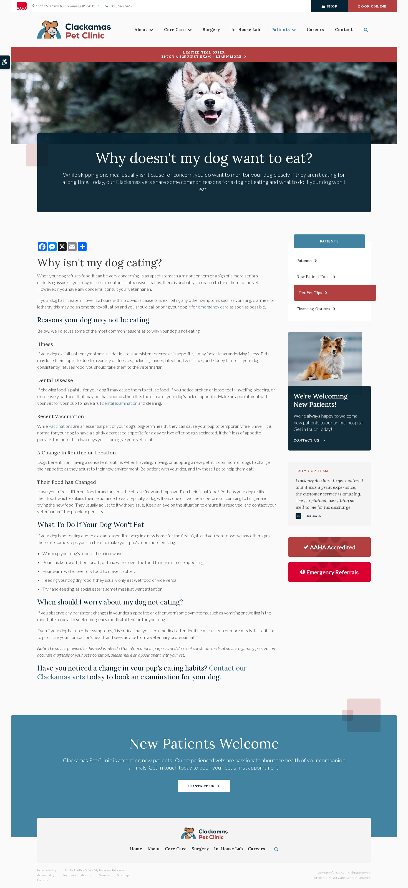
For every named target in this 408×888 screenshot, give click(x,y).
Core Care (175, 29)
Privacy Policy (47, 870)
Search (104, 875)
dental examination (119, 403)
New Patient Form (313, 276)
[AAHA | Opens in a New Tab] (24, 6)
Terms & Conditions (77, 875)
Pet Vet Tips (310, 292)
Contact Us (201, 786)
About (140, 29)
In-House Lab (245, 29)
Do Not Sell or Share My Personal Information (97, 870)
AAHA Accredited (333, 547)
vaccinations (60, 426)
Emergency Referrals (332, 572)
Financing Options (313, 308)
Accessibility (45, 875)
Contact (343, 29)
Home (136, 848)
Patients (280, 29)
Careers (315, 29)
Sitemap (123, 875)
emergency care (213, 306)
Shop (332, 6)
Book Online (372, 6)
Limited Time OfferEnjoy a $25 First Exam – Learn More (201, 54)
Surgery (211, 29)
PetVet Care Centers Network (349, 878)
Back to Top (45, 880)
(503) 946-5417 (121, 6)
